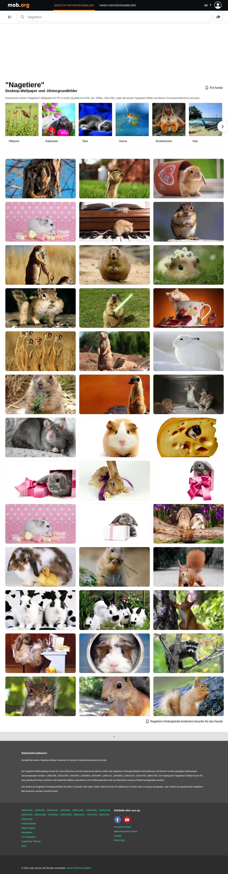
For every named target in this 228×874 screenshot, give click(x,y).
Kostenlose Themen (31, 841)
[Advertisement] (114, 50)
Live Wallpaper (28, 837)
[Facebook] (118, 822)
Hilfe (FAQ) (119, 840)
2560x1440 (77, 810)
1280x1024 (91, 810)
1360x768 (104, 814)
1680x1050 (65, 814)
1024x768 (92, 814)
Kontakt (117, 836)
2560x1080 (26, 814)
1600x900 (65, 810)
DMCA (88, 868)
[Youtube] (127, 822)
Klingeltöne (26, 832)
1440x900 (53, 814)
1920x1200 (79, 814)
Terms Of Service (75, 868)
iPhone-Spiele (28, 828)
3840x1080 (40, 814)
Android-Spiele (28, 823)
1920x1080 (26, 810)
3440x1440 (104, 810)
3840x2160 (52, 810)
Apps (23, 846)
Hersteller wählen (122, 827)
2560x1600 (26, 819)
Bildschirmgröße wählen (126, 831)
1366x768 (40, 810)
